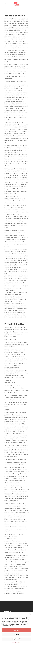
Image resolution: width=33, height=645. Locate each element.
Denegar (16, 634)
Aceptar (16, 630)
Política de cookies (16, 642)
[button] (30, 614)
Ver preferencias (16, 639)
